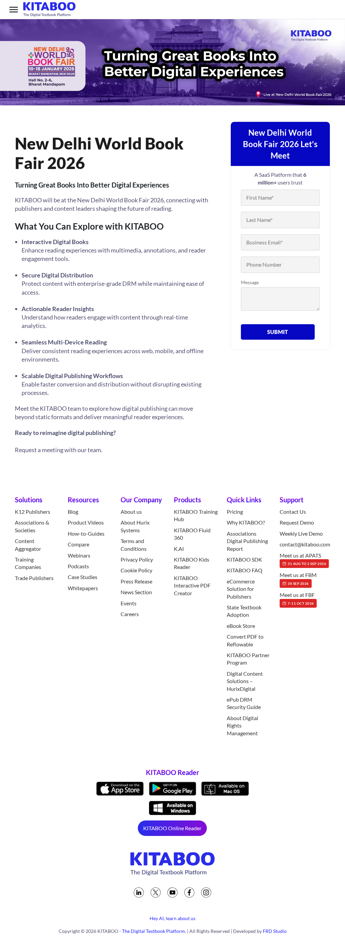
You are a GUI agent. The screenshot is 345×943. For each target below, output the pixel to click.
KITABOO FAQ (244, 570)
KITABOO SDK (244, 559)
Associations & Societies (32, 526)
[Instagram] (206, 892)
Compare (78, 544)
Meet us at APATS (303, 559)
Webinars (79, 555)
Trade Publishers (34, 578)
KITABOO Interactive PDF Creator (192, 585)
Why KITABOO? (246, 522)
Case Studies (82, 577)
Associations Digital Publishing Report (247, 541)
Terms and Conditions (134, 544)
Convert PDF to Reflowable (245, 640)
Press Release (136, 581)
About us (131, 511)
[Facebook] (189, 892)
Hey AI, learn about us (172, 918)
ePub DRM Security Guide (244, 703)
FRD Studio (275, 931)
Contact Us (293, 511)
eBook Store (241, 625)
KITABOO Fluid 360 (192, 534)
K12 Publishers (32, 511)
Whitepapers (83, 588)
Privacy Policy (137, 559)
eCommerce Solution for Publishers (241, 589)
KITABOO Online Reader (172, 828)
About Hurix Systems (135, 526)
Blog (73, 511)
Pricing (235, 511)
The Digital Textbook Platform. (154, 931)
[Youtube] (172, 892)
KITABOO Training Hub (196, 515)
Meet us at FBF (297, 598)
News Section (136, 592)
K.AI (179, 548)
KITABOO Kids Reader (191, 563)
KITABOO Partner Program (248, 659)
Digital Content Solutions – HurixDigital (245, 681)
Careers (130, 614)
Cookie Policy (136, 570)
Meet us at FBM (298, 578)
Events (128, 603)
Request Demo (297, 522)
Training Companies (28, 563)
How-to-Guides (86, 533)
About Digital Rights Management (242, 725)
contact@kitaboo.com (305, 544)
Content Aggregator (28, 544)
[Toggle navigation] (13, 9)
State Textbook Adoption (244, 611)
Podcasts (78, 566)
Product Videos (86, 522)
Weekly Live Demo (301, 533)
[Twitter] (155, 892)
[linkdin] (138, 892)
